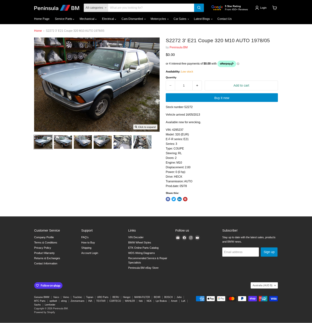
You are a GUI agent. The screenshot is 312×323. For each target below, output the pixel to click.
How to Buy (88, 242)
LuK (183, 301)
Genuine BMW (41, 297)
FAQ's (85, 237)
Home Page (41, 18)
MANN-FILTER (142, 297)
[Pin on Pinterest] (185, 199)
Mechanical (87, 18)
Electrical (108, 18)
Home (38, 30)
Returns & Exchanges (47, 258)
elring (64, 301)
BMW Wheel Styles (139, 242)
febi (141, 301)
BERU (115, 297)
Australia (262, 285)
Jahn (179, 297)
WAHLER (130, 301)
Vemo (66, 297)
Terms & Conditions (45, 242)
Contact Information (45, 263)
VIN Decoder (136, 237)
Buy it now (221, 98)
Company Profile (44, 237)
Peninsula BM (179, 47)
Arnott (174, 301)
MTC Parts (40, 301)
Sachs (37, 304)
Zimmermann (77, 301)
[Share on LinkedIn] (179, 199)
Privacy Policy (42, 247)
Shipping (86, 247)
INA (90, 301)
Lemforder (50, 304)
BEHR (157, 297)
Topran (89, 297)
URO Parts (103, 297)
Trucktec (77, 297)
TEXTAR (100, 301)
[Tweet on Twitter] (174, 199)
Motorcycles (159, 18)
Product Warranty (44, 252)
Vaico (56, 297)
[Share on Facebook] (168, 199)
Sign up (269, 252)
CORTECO (115, 301)
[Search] (199, 8)
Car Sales (180, 18)
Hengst (126, 297)
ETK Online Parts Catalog (143, 247)
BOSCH (168, 297)
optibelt (53, 301)
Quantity (171, 77)
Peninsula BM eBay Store (143, 267)
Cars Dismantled (133, 18)
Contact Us (224, 18)
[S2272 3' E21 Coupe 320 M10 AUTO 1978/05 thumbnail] (43, 142)
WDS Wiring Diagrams (141, 252)
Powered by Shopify (44, 312)
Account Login (89, 252)
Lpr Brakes (161, 301)
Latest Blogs (202, 18)
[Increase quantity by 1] (197, 86)
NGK (149, 301)
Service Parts (64, 18)
